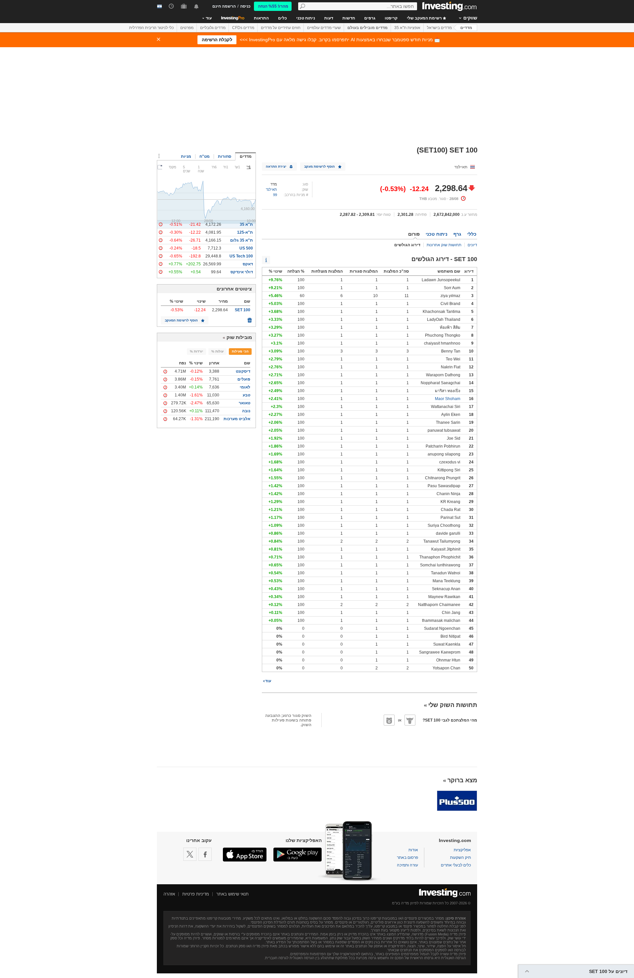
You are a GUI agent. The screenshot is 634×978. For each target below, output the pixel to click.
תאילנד (271, 189)
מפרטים (187, 27)
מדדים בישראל (439, 27)
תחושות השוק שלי (452, 705)
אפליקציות (462, 850)
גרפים (369, 18)
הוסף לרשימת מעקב (319, 166)
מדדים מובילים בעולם (367, 27)
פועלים (243, 379)
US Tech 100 (241, 256)
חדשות (348, 18)
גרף (457, 234)
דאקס (248, 264)
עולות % (217, 351)
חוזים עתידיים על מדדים (280, 27)
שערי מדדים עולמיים (324, 27)
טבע (246, 395)
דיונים (472, 245)
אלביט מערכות (237, 419)
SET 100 (242, 310)
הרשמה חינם (224, 6)
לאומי (245, 387)
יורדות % (196, 351)
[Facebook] (205, 854)
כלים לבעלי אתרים (456, 865)
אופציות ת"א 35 (407, 27)
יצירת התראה (276, 166)
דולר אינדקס (241, 272)
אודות (413, 850)
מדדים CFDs (243, 27)
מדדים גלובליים (213, 27)
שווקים (470, 17)
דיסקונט (243, 371)
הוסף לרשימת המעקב (181, 320)
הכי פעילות (240, 351)
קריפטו (391, 18)
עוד (268, 681)
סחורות (224, 156)
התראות (261, 18)
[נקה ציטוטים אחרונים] (249, 318)
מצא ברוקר (462, 780)
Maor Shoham (447, 398)
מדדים (466, 27)
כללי (471, 234)
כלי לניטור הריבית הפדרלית (151, 27)
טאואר (244, 403)
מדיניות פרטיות (195, 894)
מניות (186, 156)
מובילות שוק (239, 337)
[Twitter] (189, 854)
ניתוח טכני (305, 18)
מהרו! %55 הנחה (273, 6)
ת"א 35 (246, 224)
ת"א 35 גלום (241, 240)
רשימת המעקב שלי (425, 18)
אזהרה (169, 894)
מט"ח (204, 156)
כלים (282, 18)
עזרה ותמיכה (407, 865)
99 (275, 195)
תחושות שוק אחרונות (444, 245)
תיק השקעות (460, 857)
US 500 (246, 248)
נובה (246, 411)
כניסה (245, 6)
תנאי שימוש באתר (232, 894)
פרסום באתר (407, 857)
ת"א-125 (245, 232)
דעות (328, 18)
